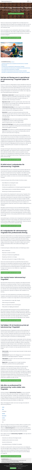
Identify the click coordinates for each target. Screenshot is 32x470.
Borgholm (4, 415)
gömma (12, 61)
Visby (3, 407)
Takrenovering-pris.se (6, 1)
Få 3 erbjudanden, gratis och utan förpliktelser (16, 13)
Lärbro (3, 417)
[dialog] (16, 466)
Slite (3, 409)
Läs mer (25, 466)
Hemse (3, 413)
